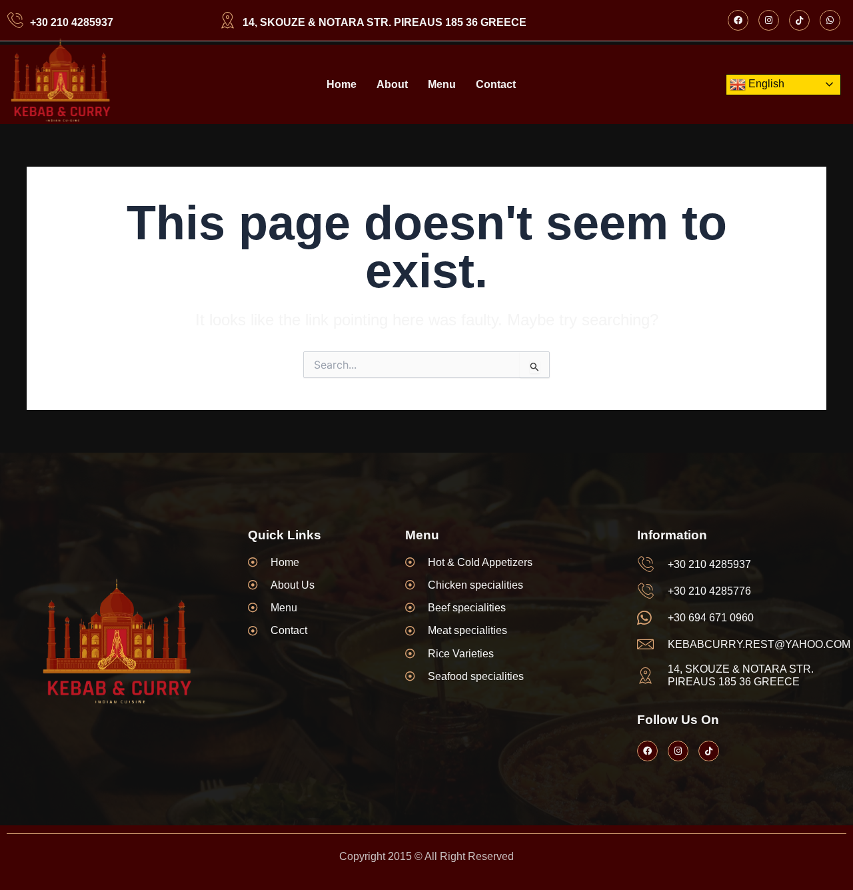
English (765, 83)
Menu (442, 84)
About (392, 84)
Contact (496, 84)
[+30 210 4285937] (15, 20)
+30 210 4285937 (71, 22)
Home (342, 84)
